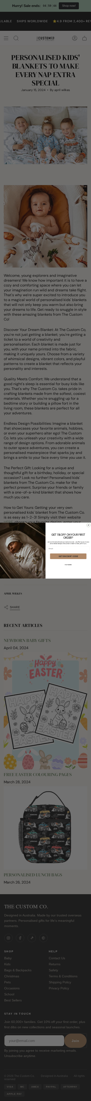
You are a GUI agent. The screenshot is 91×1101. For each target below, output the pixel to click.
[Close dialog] (88, 525)
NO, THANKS (68, 564)
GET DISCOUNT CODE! (68, 556)
